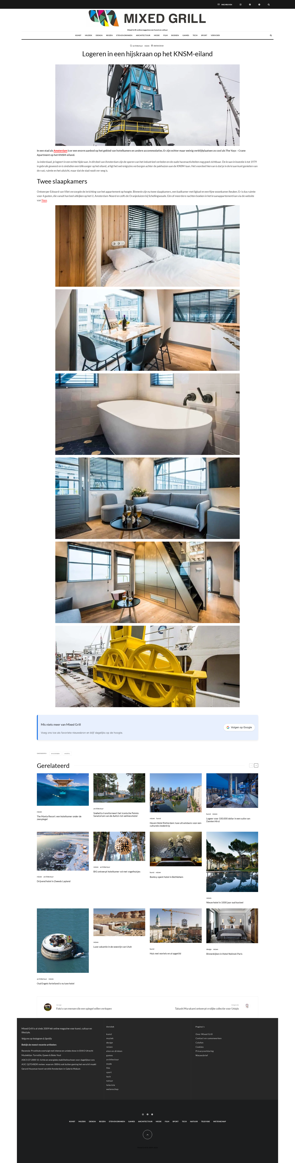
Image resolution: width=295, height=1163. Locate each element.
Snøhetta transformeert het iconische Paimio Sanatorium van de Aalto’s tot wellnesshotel (116, 814)
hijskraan (56, 753)
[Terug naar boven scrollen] (147, 1134)
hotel (67, 753)
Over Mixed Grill (204, 1034)
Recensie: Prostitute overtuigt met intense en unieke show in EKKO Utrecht (57, 1050)
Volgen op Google (241, 727)
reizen (109, 35)
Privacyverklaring (205, 1051)
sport (204, 35)
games (186, 35)
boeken (175, 35)
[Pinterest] (250, 4)
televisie (110, 1085)
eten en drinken (124, 35)
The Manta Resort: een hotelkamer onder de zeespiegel (59, 817)
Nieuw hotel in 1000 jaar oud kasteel (224, 902)
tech (195, 35)
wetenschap (112, 1089)
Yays (44, 200)
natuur (109, 1081)
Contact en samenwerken (209, 1038)
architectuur (143, 35)
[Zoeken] (268, 4)
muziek (88, 35)
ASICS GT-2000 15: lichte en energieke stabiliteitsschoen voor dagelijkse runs (58, 1059)
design (99, 35)
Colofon (199, 1042)
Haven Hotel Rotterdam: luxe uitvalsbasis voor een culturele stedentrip (175, 824)
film (165, 35)
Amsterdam (60, 150)
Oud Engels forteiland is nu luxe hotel (55, 983)
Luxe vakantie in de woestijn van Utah (112, 946)
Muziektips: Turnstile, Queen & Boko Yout (41, 1055)
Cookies (200, 1047)
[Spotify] (259, 4)
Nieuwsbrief (202, 1055)
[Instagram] (240, 4)
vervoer (215, 35)
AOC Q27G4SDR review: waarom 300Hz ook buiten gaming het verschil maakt (59, 1064)
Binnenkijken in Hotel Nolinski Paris (224, 953)
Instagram (38, 1038)
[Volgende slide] (256, 765)
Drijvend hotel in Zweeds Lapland (53, 881)
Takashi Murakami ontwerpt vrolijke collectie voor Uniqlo (207, 1007)
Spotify (48, 1038)
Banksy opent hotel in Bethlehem (166, 877)
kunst (78, 35)
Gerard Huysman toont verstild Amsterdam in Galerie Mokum (51, 1068)
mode (157, 35)
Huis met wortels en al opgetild (165, 953)
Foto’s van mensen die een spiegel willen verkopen (84, 1007)
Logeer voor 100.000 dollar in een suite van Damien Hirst (228, 820)
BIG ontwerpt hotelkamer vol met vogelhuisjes (116, 871)
